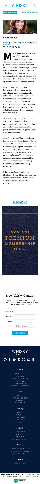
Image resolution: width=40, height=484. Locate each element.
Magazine (20, 202)
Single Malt (20, 417)
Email (10, 321)
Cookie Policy (20, 383)
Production (20, 403)
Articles (20, 395)
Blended (20, 415)
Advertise (20, 376)
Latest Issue (20, 432)
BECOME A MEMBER (9, 13)
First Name (9, 311)
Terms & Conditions (20, 379)
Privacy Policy (20, 381)
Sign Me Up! (20, 333)
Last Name (9, 316)
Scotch (20, 422)
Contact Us (20, 374)
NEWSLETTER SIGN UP (29, 13)
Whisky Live (20, 463)
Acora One (34, 476)
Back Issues (20, 434)
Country (9, 326)
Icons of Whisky (20, 454)
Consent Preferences (20, 386)
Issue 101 (25, 43)
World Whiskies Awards (20, 451)
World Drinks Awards (20, 449)
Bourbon (20, 420)
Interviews (20, 400)
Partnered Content (20, 398)
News (6, 43)
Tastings (20, 412)
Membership (20, 437)
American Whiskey (20, 439)
